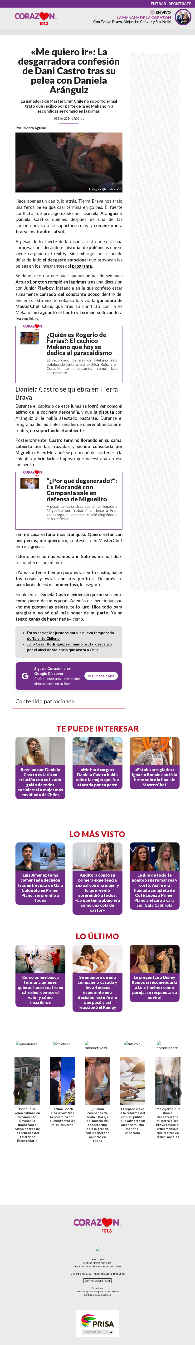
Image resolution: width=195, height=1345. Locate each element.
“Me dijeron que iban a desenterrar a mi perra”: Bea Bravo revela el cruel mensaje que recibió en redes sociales (167, 1123)
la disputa (104, 412)
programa (82, 266)
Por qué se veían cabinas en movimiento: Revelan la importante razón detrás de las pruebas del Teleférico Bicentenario (27, 1125)
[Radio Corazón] (36, 18)
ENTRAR (158, 3)
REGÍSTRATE (180, 3)
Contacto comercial (97, 1281)
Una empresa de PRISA (97, 1320)
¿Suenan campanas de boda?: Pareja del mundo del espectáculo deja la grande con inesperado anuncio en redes (97, 1125)
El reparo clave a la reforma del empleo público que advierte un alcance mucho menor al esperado (132, 1121)
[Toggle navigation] (7, 32)
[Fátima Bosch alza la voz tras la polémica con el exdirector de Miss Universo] (62, 1081)
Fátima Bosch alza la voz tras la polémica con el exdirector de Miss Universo (62, 1117)
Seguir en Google (101, 676)
